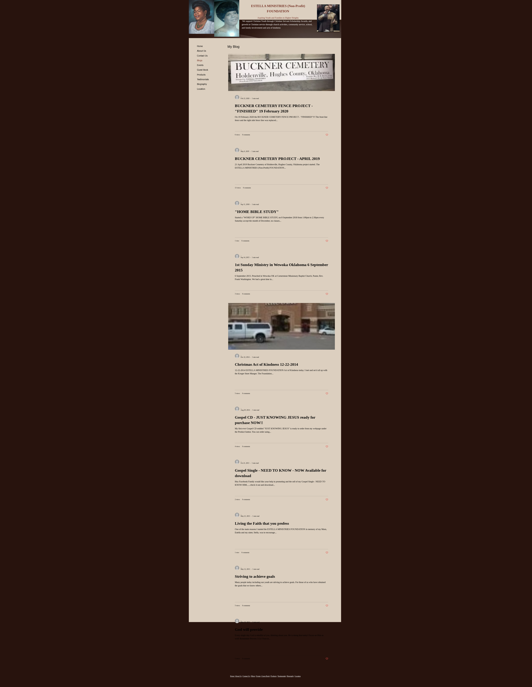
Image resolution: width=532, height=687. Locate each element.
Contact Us (202, 56)
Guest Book (202, 70)
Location (201, 89)
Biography (202, 84)
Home (200, 46)
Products (201, 75)
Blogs (199, 61)
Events (200, 65)
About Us (201, 51)
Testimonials (203, 80)
